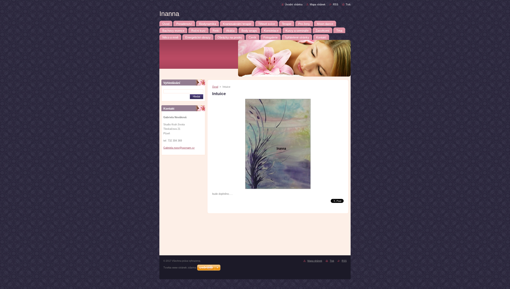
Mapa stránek (318, 4)
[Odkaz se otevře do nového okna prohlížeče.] (278, 189)
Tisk (348, 4)
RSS (335, 4)
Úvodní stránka (293, 4)
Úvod (215, 86)
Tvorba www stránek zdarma (179, 267)
